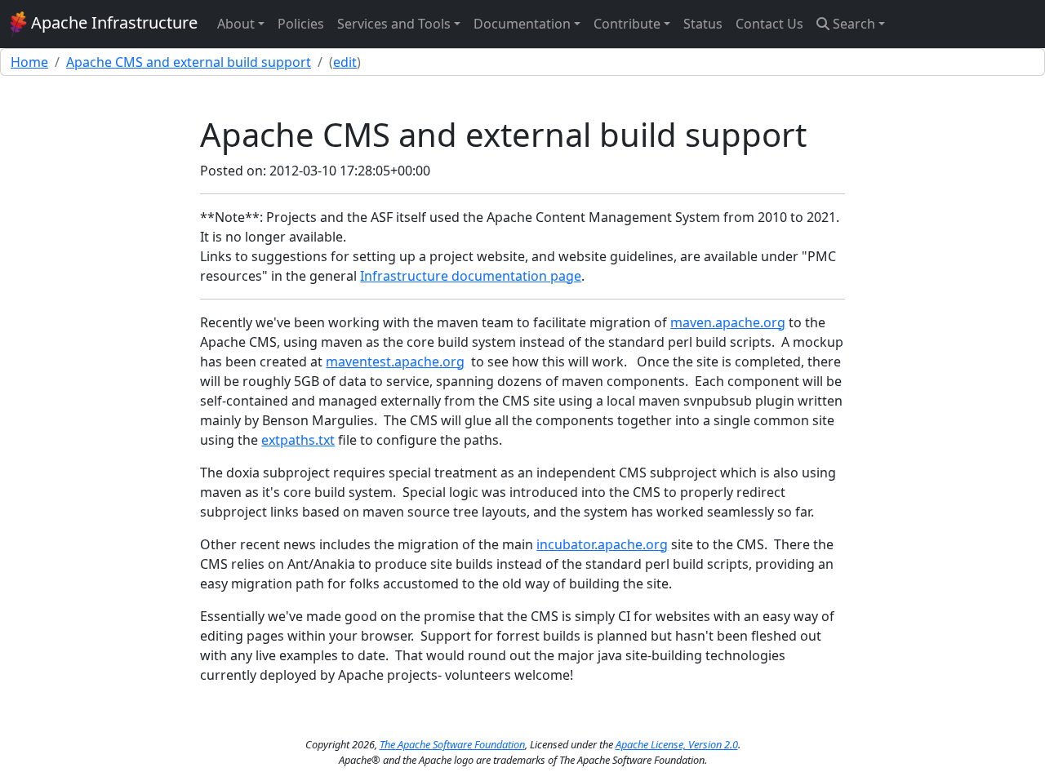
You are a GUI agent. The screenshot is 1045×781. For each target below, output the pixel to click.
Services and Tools (394, 24)
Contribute (627, 24)
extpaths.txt (298, 440)
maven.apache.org (727, 322)
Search (852, 24)
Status (703, 24)
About (236, 24)
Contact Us (769, 24)
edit (345, 62)
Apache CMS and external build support (188, 62)
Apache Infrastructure (112, 22)
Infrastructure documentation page (470, 276)
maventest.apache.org (395, 362)
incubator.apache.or (598, 544)
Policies (301, 24)
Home (29, 62)
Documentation (522, 24)
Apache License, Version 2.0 (677, 744)
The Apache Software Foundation (452, 744)
